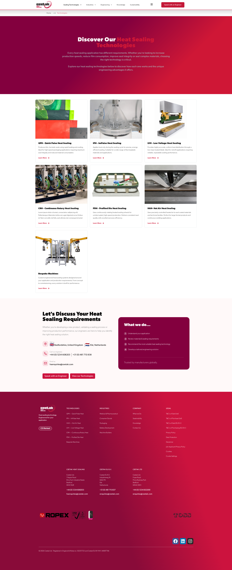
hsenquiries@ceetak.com (61, 364)
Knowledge (121, 5)
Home (49, 13)
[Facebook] (175, 541)
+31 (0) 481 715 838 (82, 354)
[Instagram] (190, 541)
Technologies (72, 408)
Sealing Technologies (71, 5)
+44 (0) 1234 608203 (60, 354)
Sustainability (135, 5)
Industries (89, 5)
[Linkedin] (183, 541)
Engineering (105, 5)
